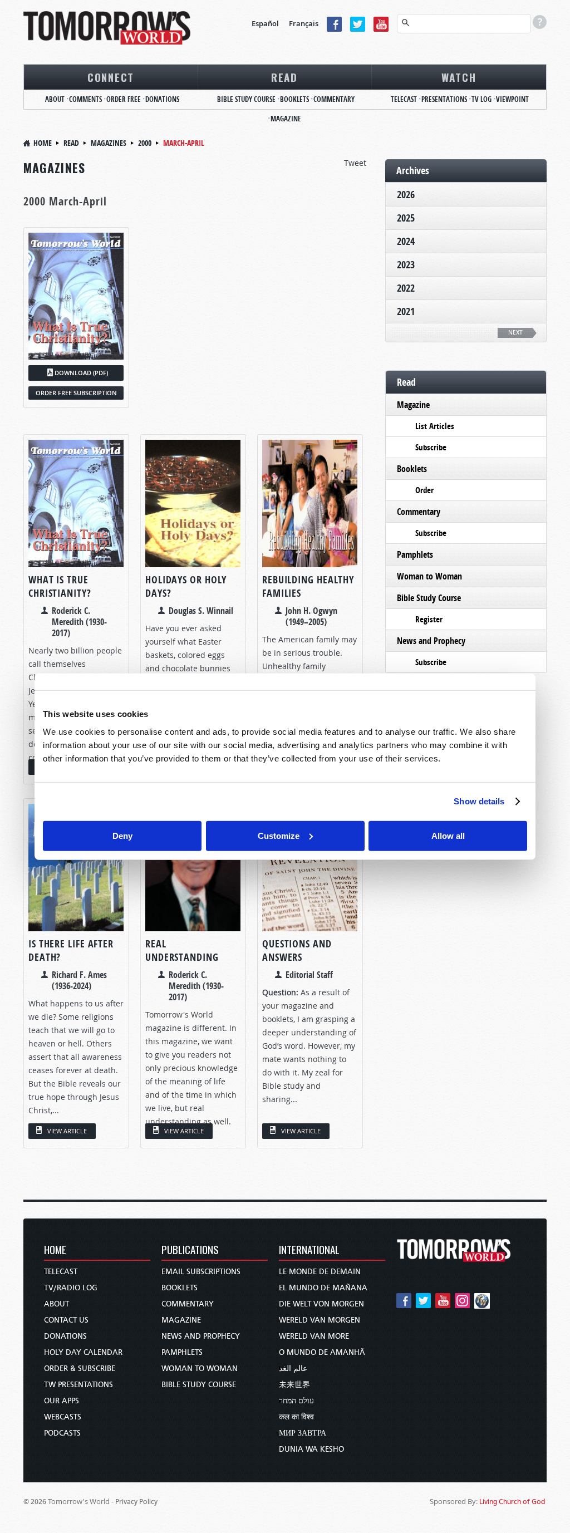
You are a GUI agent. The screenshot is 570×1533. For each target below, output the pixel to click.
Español (265, 23)
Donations (162, 99)
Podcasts (62, 1433)
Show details (479, 801)
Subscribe (430, 447)
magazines (108, 142)
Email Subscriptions (200, 1271)
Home (42, 142)
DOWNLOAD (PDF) (81, 372)
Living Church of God (512, 1501)
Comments (85, 99)
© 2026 (34, 1501)
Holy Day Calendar (83, 1352)
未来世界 (294, 1384)
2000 (144, 142)
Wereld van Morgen (319, 1320)
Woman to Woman (429, 576)
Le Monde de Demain (320, 1271)
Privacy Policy (136, 1501)
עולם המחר (296, 1401)
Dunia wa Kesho (311, 1449)
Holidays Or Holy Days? (186, 586)
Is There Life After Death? (71, 950)
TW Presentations (78, 1384)
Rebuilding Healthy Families (308, 586)
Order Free (123, 99)
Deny (122, 835)
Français (303, 23)
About (55, 99)
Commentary (334, 99)
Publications (190, 1250)
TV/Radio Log (70, 1288)
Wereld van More (314, 1336)
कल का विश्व (296, 1417)
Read (284, 77)
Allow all (448, 835)
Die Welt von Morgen (321, 1304)
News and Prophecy (431, 641)
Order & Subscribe (79, 1368)
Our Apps (61, 1401)
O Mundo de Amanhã (322, 1352)
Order (424, 490)
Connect (110, 77)
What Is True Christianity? (59, 586)
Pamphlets (415, 554)
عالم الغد (293, 1368)
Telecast (404, 99)
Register (429, 619)
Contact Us (66, 1320)
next (515, 332)
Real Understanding (182, 950)
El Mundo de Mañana (323, 1288)
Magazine (286, 119)
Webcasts (62, 1417)
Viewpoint (512, 99)
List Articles (434, 426)
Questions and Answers (297, 950)
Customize (278, 835)
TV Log (481, 99)
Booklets (294, 99)
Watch (458, 77)
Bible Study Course (246, 99)
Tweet (355, 163)
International (309, 1250)
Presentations (444, 99)
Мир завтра (302, 1433)
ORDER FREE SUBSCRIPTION (76, 393)
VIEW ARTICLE (67, 1131)
